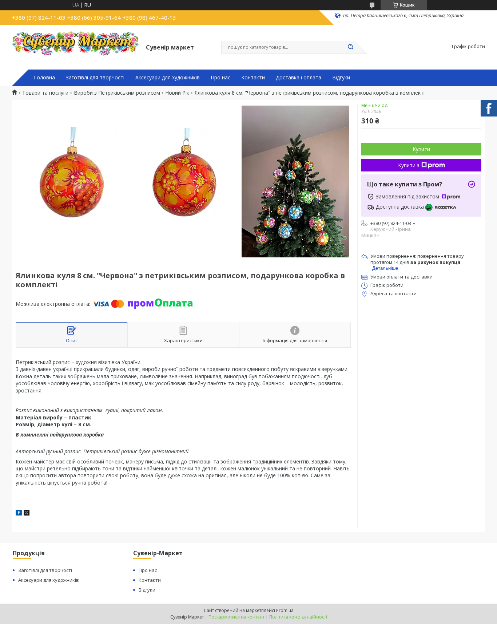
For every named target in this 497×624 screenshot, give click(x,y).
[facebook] (19, 513)
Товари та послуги (45, 93)
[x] (26, 513)
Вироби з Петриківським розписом (117, 93)
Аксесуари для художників (167, 77)
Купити (421, 149)
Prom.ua (285, 610)
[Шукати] (350, 47)
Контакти (253, 77)
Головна (44, 77)
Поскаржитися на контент (236, 617)
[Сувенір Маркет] (75, 46)
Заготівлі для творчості (95, 77)
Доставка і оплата (298, 77)
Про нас (220, 77)
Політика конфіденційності (298, 617)
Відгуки (341, 77)
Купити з (409, 165)
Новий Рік (177, 93)
